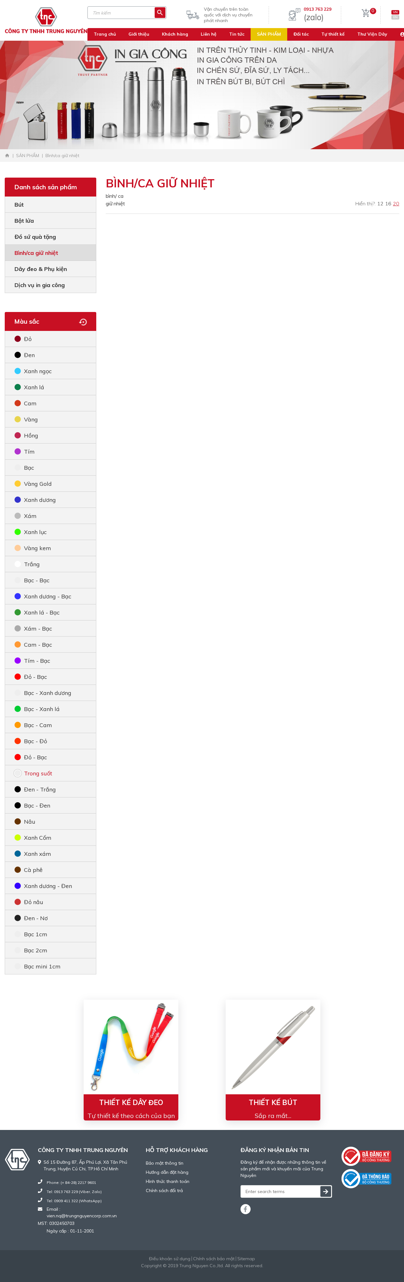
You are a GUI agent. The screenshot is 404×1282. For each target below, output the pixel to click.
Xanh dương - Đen (48, 886)
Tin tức (236, 34)
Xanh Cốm (37, 837)
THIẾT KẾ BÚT (273, 1102)
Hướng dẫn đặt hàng (167, 1172)
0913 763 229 (317, 9)
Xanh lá (34, 387)
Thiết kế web (186, 1272)
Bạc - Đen (37, 805)
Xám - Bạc (38, 628)
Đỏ (28, 339)
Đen (29, 355)
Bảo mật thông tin (164, 1163)
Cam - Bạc (38, 644)
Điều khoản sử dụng (169, 1258)
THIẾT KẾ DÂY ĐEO (131, 1102)
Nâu (29, 821)
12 (380, 203)
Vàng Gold (38, 483)
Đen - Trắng (40, 789)
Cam (30, 403)
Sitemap (246, 1258)
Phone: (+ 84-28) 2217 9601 (71, 1182)
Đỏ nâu (33, 902)
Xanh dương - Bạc (47, 596)
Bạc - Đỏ (35, 741)
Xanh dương (40, 499)
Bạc (29, 467)
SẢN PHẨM (269, 34)
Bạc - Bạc (37, 580)
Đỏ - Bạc (35, 676)
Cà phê (33, 869)
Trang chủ (105, 34)
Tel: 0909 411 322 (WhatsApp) (74, 1200)
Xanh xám (37, 853)
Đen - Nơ (36, 918)
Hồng (31, 435)
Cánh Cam (219, 1272)
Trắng (32, 564)
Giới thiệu (138, 34)
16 (388, 203)
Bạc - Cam (38, 725)
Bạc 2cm (35, 950)
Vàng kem (37, 548)
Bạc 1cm (35, 934)
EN (395, 17)
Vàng (31, 419)
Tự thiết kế (333, 34)
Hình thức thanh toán (167, 1181)
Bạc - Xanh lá (42, 709)
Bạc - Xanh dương (47, 693)
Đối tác (301, 34)
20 (396, 203)
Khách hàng (175, 34)
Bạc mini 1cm (42, 966)
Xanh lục (35, 532)
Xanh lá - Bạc (42, 612)
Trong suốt (38, 773)
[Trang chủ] (7, 155)
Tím (29, 451)
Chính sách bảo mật (214, 1258)
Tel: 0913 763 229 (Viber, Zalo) (74, 1191)
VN (395, 12)
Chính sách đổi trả (164, 1190)
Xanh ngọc (38, 371)
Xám (30, 516)
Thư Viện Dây (372, 34)
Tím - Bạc (37, 660)
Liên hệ (209, 34)
